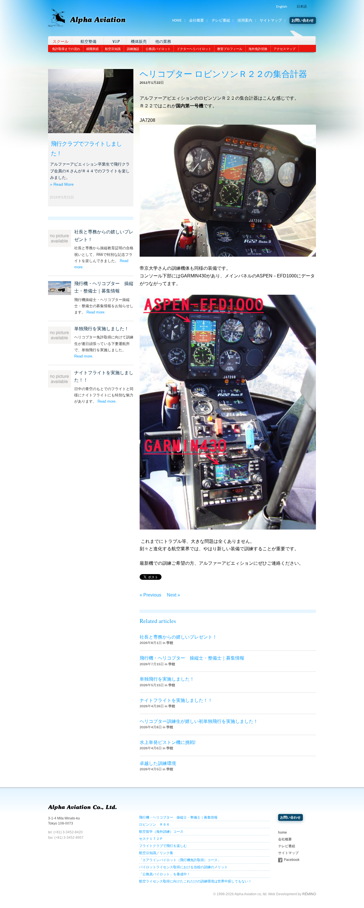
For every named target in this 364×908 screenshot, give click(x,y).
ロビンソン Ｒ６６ (154, 825)
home (282, 832)
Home (177, 20)
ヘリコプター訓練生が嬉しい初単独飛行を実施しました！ (199, 721)
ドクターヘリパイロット (194, 49)
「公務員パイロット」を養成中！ (164, 874)
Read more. (96, 312)
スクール (61, 41)
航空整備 (88, 41)
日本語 (302, 7)
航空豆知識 (113, 49)
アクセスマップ (284, 49)
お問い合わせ (302, 20)
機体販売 (139, 41)
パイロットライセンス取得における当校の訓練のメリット (183, 867)
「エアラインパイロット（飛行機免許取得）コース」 (180, 860)
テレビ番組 (221, 20)
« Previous (150, 595)
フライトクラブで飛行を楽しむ (163, 846)
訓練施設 (133, 49)
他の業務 (163, 41)
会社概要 (196, 20)
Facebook (291, 860)
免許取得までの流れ (66, 49)
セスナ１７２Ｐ (151, 839)
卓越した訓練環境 (158, 763)
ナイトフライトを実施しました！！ (176, 700)
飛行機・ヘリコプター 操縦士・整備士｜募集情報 (192, 658)
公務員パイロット (158, 49)
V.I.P (116, 41)
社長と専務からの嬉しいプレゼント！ (178, 637)
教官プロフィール (229, 49)
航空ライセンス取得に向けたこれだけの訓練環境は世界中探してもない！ (195, 881)
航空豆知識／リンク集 (156, 853)
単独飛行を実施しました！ (101, 328)
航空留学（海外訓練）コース (161, 832)
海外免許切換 (258, 49)
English (281, 7)
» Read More (62, 184)
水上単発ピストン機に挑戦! (167, 742)
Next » (173, 595)
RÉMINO (309, 894)
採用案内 (244, 20)
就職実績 (92, 49)
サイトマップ (271, 20)
